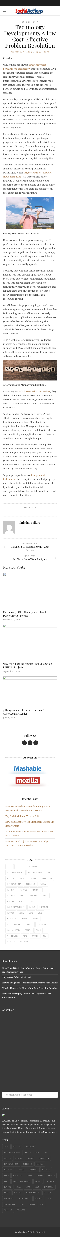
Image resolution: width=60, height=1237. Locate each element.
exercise (30, 884)
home (32, 901)
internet (44, 907)
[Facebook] (24, 742)
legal (21, 913)
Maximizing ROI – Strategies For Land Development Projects (24, 613)
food (22, 896)
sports (28, 930)
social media (13, 930)
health (22, 901)
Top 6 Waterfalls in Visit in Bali (22, 816)
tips (25, 936)
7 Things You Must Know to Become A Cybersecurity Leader (23, 711)
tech (38, 930)
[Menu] (4, 11)
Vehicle (11, 942)
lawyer (10, 913)
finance (23, 890)
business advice (15, 873)
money (24, 919)
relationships (14, 924)
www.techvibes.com (24, 1057)
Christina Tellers (21, 52)
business (33, 867)
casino (22, 878)
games (45, 896)
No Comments (42, 52)
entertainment (14, 884)
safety (29, 924)
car (48, 873)
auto (9, 867)
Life (31, 913)
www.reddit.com (24, 1045)
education (47, 878)
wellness (24, 942)
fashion (11, 890)
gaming (10, 901)
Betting (20, 867)
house (32, 907)
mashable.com (24, 1020)
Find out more (50, 1132)
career (10, 878)
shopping (41, 924)
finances (36, 890)
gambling (33, 896)
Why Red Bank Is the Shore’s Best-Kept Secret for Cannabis (29, 988)
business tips (35, 873)
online (35, 919)
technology (12, 936)
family (43, 884)
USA (44, 936)
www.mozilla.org (24, 1033)
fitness (11, 896)
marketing (12, 919)
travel (35, 936)
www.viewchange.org (24, 1069)
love (40, 913)
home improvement (16, 907)
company (33, 878)
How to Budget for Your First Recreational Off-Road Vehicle (30, 982)
